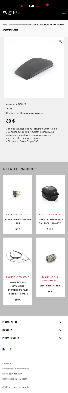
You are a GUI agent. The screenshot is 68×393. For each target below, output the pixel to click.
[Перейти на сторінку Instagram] (12, 349)
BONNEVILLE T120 (50, 277)
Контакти (6, 364)
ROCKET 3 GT (12, 214)
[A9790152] (34, 67)
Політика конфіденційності (14, 379)
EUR (31, 6)
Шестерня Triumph (50, 286)
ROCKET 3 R (24, 214)
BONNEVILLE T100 (50, 281)
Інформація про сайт (12, 374)
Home (5, 25)
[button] (63, 12)
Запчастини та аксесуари (19, 25)
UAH (37, 6)
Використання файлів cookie (15, 369)
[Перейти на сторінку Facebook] (5, 349)
